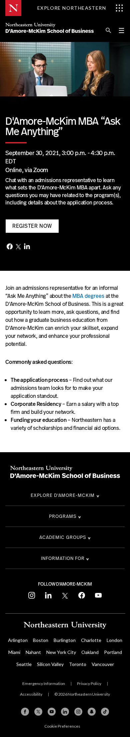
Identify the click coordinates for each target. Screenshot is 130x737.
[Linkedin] (65, 712)
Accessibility (31, 694)
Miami (14, 652)
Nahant (33, 652)
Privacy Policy (89, 683)
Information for (63, 558)
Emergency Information (43, 683)
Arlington (18, 640)
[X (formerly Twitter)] (38, 712)
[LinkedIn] (27, 246)
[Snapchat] (92, 712)
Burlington (65, 640)
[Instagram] (78, 712)
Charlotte (91, 640)
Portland (113, 652)
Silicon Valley (50, 664)
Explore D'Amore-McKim (63, 495)
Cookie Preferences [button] (62, 726)
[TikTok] (105, 712)
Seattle (24, 664)
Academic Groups (62, 537)
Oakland (90, 652)
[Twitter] (18, 247)
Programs (63, 516)
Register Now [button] (32, 226)
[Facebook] (9, 247)
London (114, 640)
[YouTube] (52, 712)
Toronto (77, 664)
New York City (61, 652)
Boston (40, 640)
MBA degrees (88, 296)
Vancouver (103, 664)
